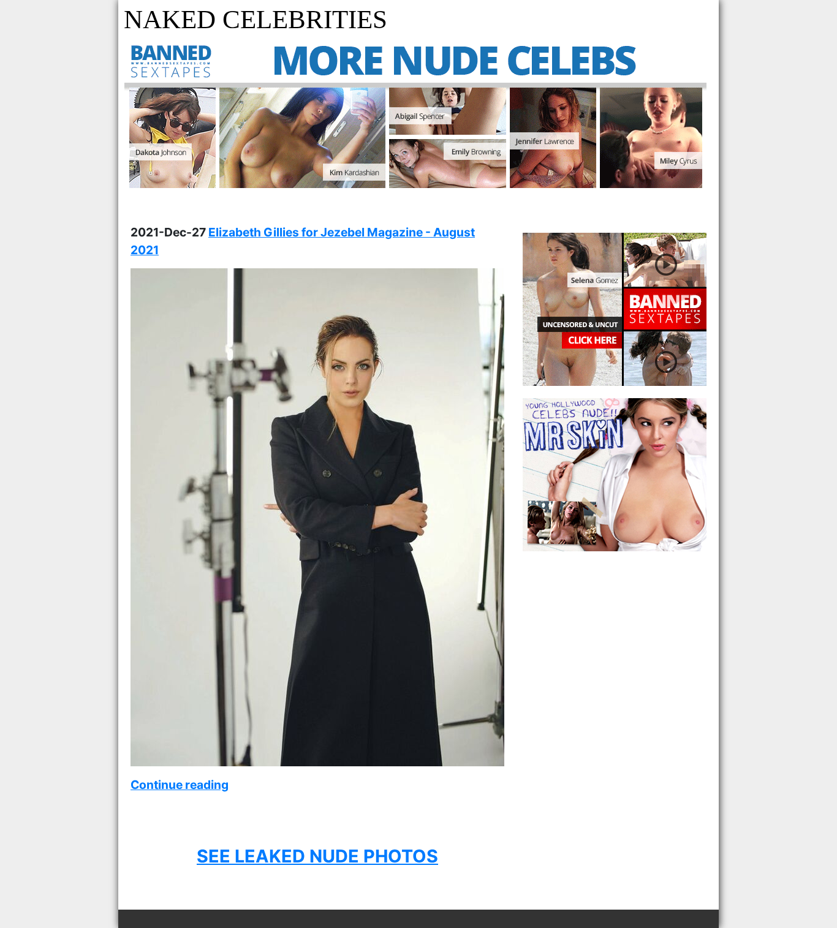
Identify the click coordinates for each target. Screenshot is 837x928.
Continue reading (180, 784)
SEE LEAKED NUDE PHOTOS (317, 856)
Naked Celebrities (255, 19)
